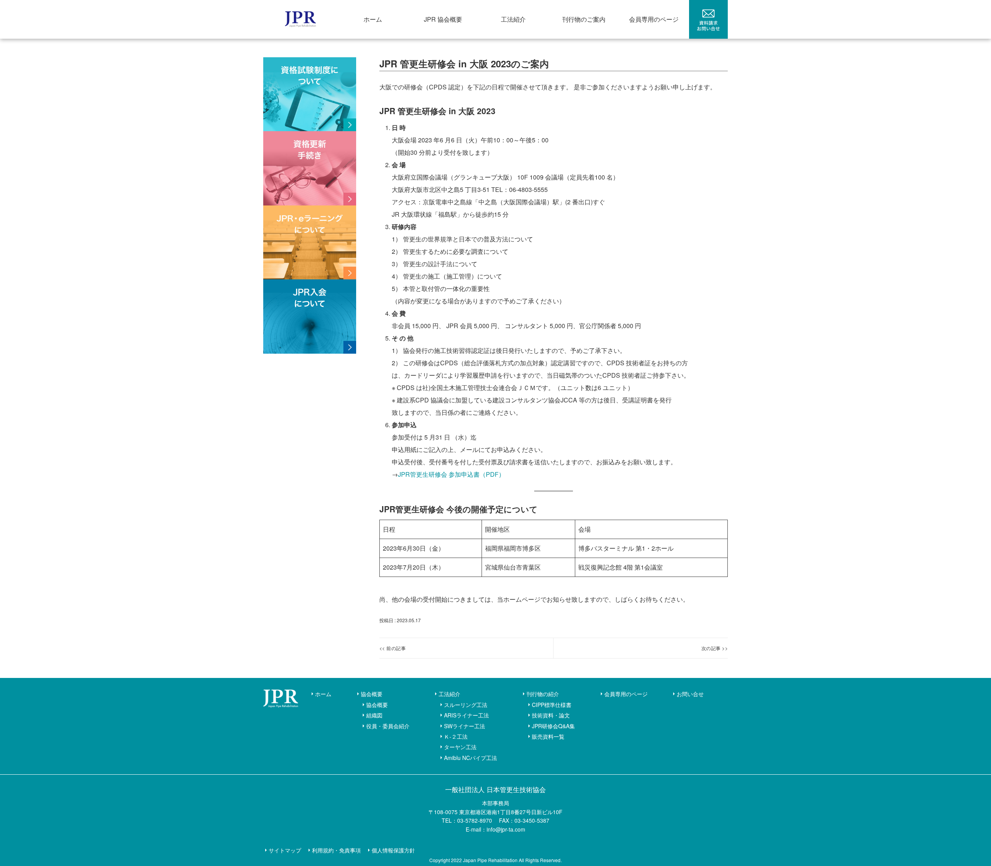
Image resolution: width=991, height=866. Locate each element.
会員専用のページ (654, 19)
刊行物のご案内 (583, 19)
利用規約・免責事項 (336, 850)
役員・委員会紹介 (388, 726)
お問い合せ (690, 694)
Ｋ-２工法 (456, 736)
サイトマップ (285, 850)
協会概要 (371, 694)
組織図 (374, 715)
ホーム (372, 19)
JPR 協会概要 (443, 19)
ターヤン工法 (460, 747)
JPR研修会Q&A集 (553, 726)
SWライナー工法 (464, 726)
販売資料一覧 (548, 736)
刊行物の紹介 (542, 694)
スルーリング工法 (465, 705)
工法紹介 (513, 19)
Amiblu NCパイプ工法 (470, 758)
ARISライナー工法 (466, 715)
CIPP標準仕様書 (551, 705)
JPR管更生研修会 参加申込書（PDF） (451, 474)
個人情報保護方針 (393, 850)
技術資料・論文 (551, 715)
